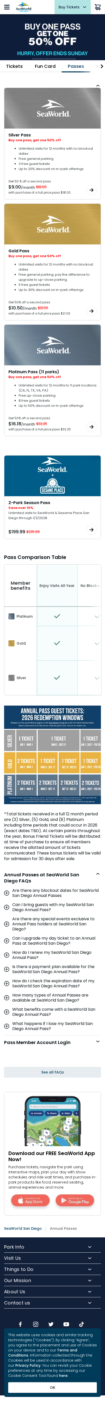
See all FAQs (52, 1072)
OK (52, 1387)
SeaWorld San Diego (23, 1228)
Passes (76, 66)
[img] (20, 1324)
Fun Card (45, 66)
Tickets (14, 66)
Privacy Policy (28, 1365)
